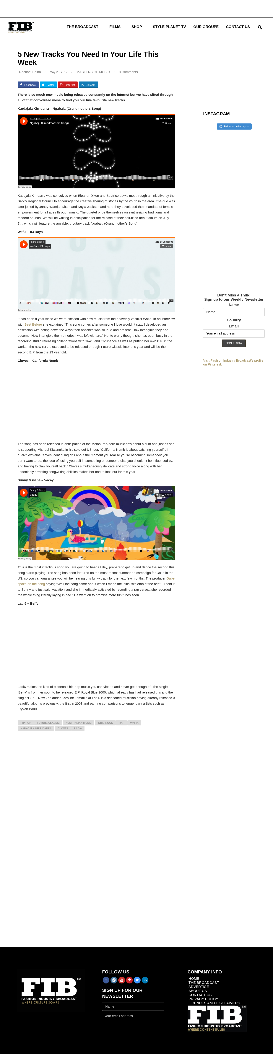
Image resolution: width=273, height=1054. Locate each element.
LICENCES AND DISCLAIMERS (214, 1003)
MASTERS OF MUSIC (93, 72)
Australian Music (79, 722)
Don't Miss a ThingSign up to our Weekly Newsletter (234, 297)
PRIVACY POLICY (203, 999)
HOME (193, 978)
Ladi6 (78, 728)
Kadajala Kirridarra (36, 728)
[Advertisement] (108, 8)
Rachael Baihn (30, 72)
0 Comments (128, 72)
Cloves (63, 728)
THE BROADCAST (82, 27)
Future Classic (48, 722)
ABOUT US (197, 991)
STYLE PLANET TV (169, 27)
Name (234, 305)
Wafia (134, 722)
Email (234, 326)
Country (234, 320)
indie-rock (105, 722)
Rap (121, 722)
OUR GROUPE (206, 27)
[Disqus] (96, 790)
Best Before (33, 324)
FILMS (115, 27)
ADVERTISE (198, 987)
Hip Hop (25, 722)
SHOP (136, 27)
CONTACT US (238, 27)
